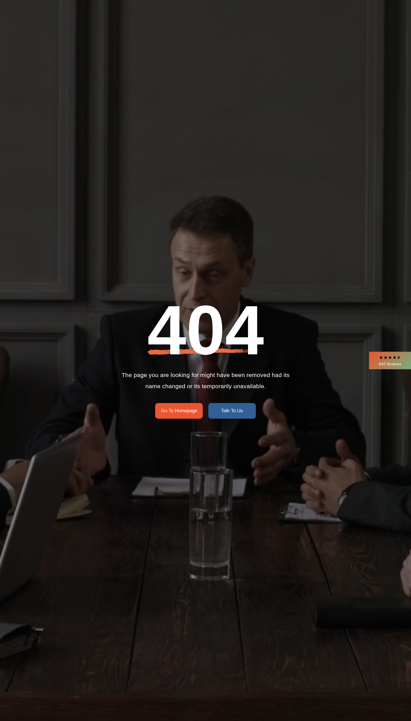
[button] (390, 360)
